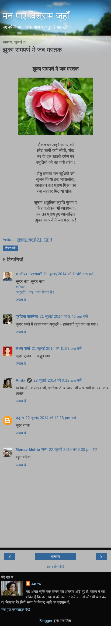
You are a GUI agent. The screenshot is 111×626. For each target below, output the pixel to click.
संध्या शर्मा (23, 348)
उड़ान (20, 418)
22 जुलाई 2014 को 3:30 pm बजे (73, 449)
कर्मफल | (21, 287)
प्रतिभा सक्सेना (27, 316)
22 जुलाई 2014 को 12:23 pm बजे (51, 418)
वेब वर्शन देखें (55, 567)
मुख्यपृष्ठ (55, 556)
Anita (20, 380)
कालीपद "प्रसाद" (29, 274)
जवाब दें (21, 300)
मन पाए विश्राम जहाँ (36, 16)
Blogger (46, 620)
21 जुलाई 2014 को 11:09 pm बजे (57, 348)
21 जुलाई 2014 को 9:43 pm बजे (64, 316)
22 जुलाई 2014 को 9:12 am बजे (57, 380)
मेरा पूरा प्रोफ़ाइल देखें (15, 609)
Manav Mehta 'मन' (31, 449)
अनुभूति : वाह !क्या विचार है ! (35, 292)
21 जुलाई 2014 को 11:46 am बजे (68, 274)
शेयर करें (10, 248)
